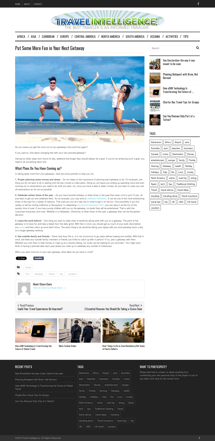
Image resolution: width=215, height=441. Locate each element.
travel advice (167, 189)
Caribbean (48, 36)
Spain (154, 184)
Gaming (155, 166)
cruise (165, 154)
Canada (154, 154)
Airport (178, 142)
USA (181, 201)
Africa (21, 36)
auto (166, 148)
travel (22, 227)
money (190, 172)
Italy (165, 172)
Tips (185, 36)
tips (170, 184)
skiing (193, 177)
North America (110, 36)
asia (187, 142)
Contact (38, 4)
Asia (33, 36)
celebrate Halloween (96, 198)
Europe (64, 36)
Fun (27, 273)
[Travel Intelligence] (107, 26)
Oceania (155, 36)
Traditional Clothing (185, 184)
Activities (172, 36)
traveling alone (170, 195)
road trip (183, 177)
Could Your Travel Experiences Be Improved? (40, 309)
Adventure (156, 142)
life (172, 172)
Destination (177, 154)
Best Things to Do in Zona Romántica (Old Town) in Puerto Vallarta (123, 347)
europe (171, 160)
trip (61, 273)
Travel (28, 267)
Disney (190, 154)
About (27, 4)
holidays (155, 172)
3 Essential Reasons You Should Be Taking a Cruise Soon (113, 309)
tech (163, 184)
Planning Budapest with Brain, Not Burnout (180, 76)
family (182, 160)
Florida (192, 160)
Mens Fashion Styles (67, 346)
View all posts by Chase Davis (49, 287)
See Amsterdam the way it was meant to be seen (179, 62)
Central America (85, 36)
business (188, 148)
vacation (72, 273)
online (172, 177)
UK (173, 201)
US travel (191, 201)
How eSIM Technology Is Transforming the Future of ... (178, 90)
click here (154, 378)
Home (17, 4)
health (178, 166)
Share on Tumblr (38, 258)
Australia (155, 148)
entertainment (157, 160)
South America (135, 36)
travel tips (156, 201)
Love (180, 172)
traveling (155, 195)
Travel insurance (189, 195)
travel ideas (183, 189)
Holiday (188, 166)
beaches (176, 148)
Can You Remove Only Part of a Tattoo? (179, 118)
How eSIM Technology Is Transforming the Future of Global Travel (33, 347)
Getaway (39, 273)
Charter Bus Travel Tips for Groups (181, 102)
